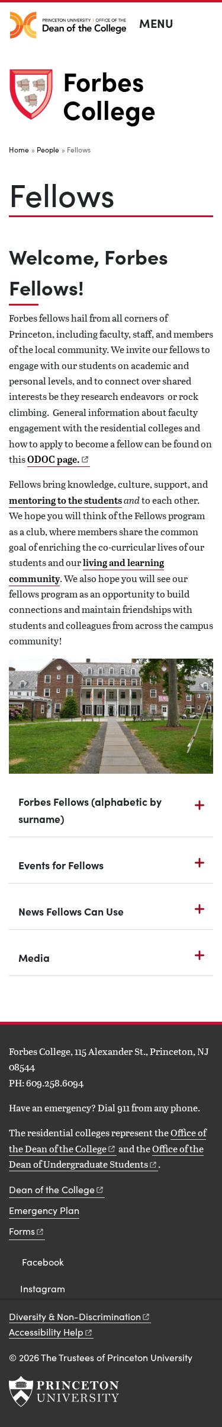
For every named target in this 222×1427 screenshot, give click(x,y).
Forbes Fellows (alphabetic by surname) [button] (90, 810)
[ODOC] (68, 25)
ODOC (53, 459)
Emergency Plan (44, 1210)
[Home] (36, 99)
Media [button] (34, 957)
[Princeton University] (64, 1391)
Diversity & (75, 1316)
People (48, 149)
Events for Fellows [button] (61, 864)
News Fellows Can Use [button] (71, 911)
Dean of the (52, 1189)
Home (19, 149)
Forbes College (109, 94)
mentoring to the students (65, 500)
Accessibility (46, 1332)
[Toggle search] (205, 23)
